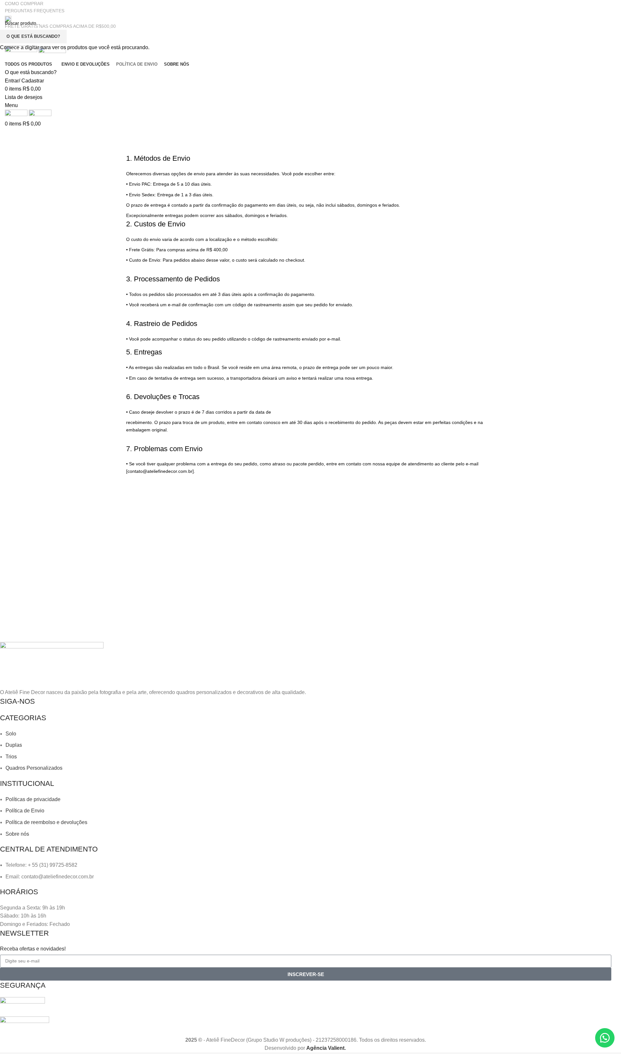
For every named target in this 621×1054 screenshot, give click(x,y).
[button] (605, 1038)
